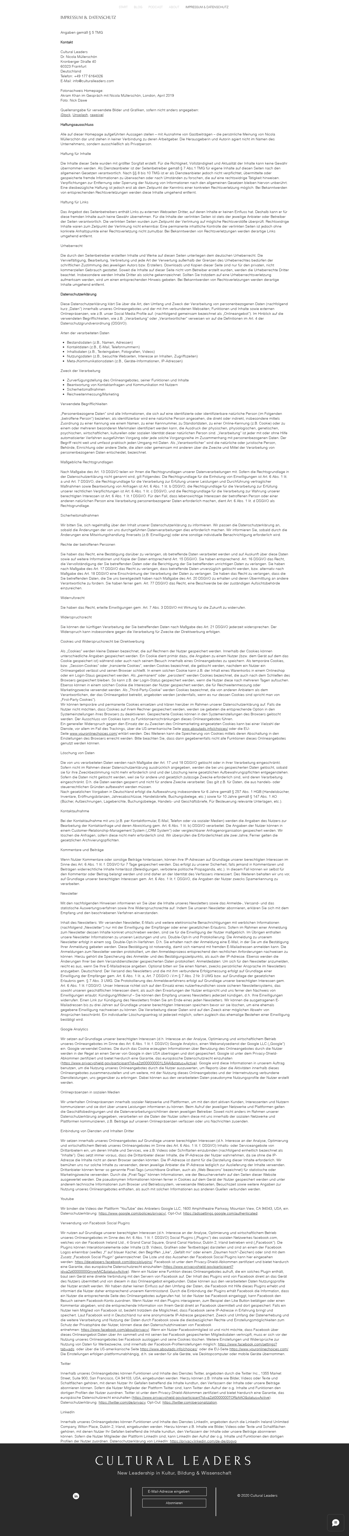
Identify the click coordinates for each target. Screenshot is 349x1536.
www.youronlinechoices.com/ (93, 733)
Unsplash (80, 115)
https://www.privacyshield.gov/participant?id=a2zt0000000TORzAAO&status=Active (201, 1397)
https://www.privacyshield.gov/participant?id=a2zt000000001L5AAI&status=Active (129, 1063)
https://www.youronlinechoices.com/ (258, 1349)
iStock (66, 115)
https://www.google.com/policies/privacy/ (132, 1213)
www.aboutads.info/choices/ (205, 728)
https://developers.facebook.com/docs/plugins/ (113, 1261)
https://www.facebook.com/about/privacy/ (115, 1329)
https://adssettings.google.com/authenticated (220, 1213)
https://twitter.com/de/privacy (122, 1402)
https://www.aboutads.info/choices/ (168, 1349)
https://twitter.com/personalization (189, 1402)
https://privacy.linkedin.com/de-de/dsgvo (203, 1441)
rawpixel (96, 115)
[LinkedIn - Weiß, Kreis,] (76, 1496)
